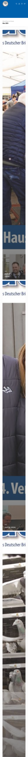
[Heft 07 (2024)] (14, 155)
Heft (6, 271)
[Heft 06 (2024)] (14, 406)
